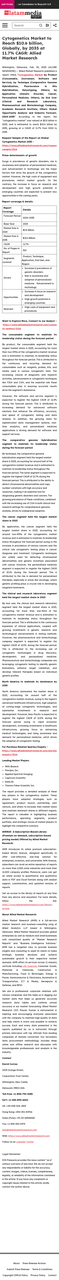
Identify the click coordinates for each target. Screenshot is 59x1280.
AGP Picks (7, 4)
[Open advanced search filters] (47, 25)
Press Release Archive (34, 1263)
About (16, 1263)
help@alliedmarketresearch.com (19, 1129)
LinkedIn (21, 1141)
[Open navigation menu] (5, 25)
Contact (52, 1275)
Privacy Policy (37, 1275)
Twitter (30, 1141)
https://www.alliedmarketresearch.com (29, 1135)
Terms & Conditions (42, 1269)
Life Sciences (30, 966)
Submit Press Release (18, 1269)
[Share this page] (55, 25)
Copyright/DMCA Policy (15, 1275)
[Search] (40, 25)
